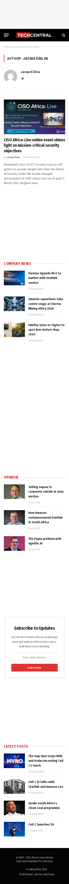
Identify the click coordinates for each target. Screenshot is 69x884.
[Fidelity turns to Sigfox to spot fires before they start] (14, 329)
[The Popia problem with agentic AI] (14, 543)
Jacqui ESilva (30, 72)
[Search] (63, 35)
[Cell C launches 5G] (14, 829)
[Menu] (6, 35)
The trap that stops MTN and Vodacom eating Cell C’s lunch (45, 761)
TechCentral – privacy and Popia (36, 874)
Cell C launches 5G (41, 824)
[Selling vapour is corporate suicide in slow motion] (14, 491)
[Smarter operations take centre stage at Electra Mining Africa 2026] (14, 303)
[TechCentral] (34, 35)
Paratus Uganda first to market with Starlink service (44, 278)
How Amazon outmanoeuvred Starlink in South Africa (45, 517)
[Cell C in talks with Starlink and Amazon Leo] (14, 786)
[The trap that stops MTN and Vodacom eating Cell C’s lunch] (14, 760)
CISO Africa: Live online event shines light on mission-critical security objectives (34, 145)
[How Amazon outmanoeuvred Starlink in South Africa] (14, 517)
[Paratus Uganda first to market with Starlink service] (14, 278)
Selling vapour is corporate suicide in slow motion (46, 491)
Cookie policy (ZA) (36, 869)
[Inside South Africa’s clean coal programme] (14, 808)
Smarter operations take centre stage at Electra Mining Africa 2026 (45, 304)
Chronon (48, 861)
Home (7, 46)
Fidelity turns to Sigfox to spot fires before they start (46, 330)
